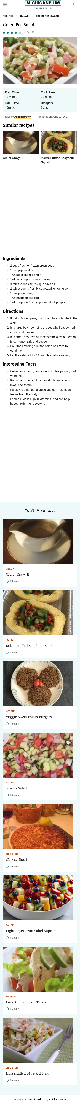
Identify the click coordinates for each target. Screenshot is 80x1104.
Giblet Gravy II (13, 158)
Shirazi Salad (16, 788)
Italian (10, 640)
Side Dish (12, 854)
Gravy (10, 569)
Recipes (8, 16)
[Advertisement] (40, 210)
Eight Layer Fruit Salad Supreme (32, 931)
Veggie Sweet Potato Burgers (29, 717)
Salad (24, 16)
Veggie (10, 711)
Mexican (11, 996)
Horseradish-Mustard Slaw (27, 1073)
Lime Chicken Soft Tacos (26, 1002)
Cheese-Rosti (16, 859)
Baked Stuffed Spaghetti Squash (31, 646)
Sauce (10, 925)
